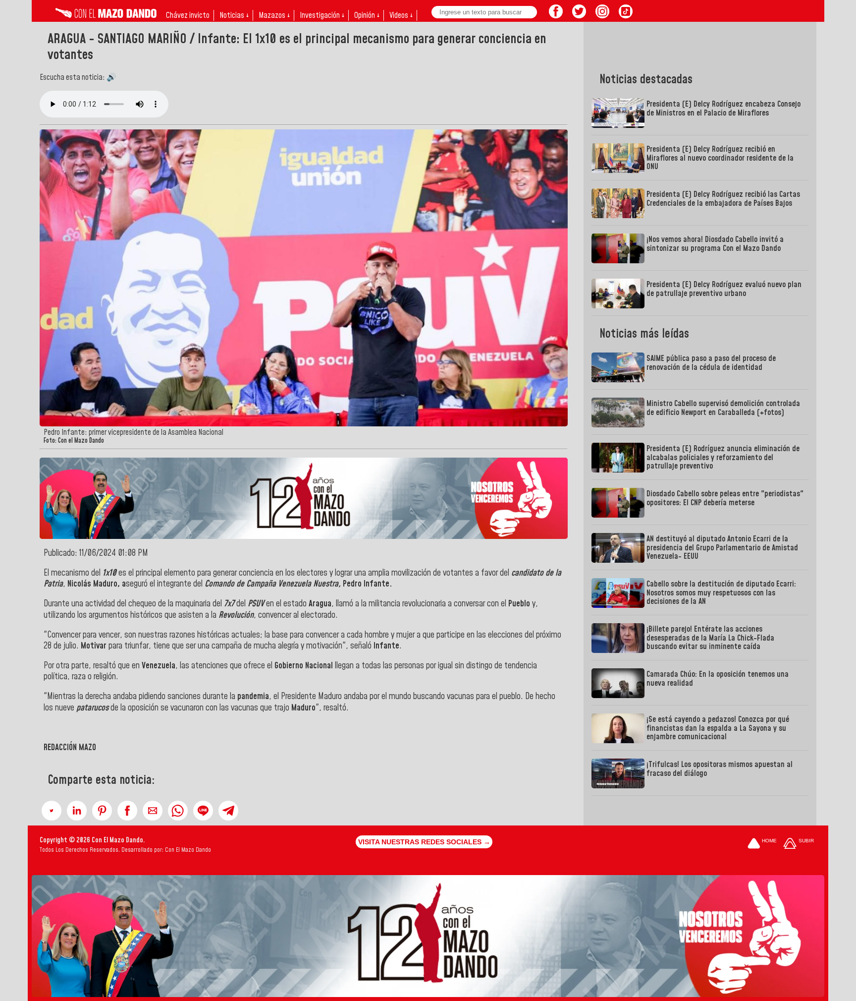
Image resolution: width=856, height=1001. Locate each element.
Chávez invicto (188, 15)
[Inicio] (106, 15)
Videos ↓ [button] (401, 15)
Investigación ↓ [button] (322, 15)
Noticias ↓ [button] (234, 15)
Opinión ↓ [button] (366, 15)
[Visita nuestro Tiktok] (626, 15)
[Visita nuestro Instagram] (602, 15)
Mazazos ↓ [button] (274, 15)
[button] (51, 811)
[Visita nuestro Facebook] (556, 15)
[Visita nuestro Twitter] (579, 15)
